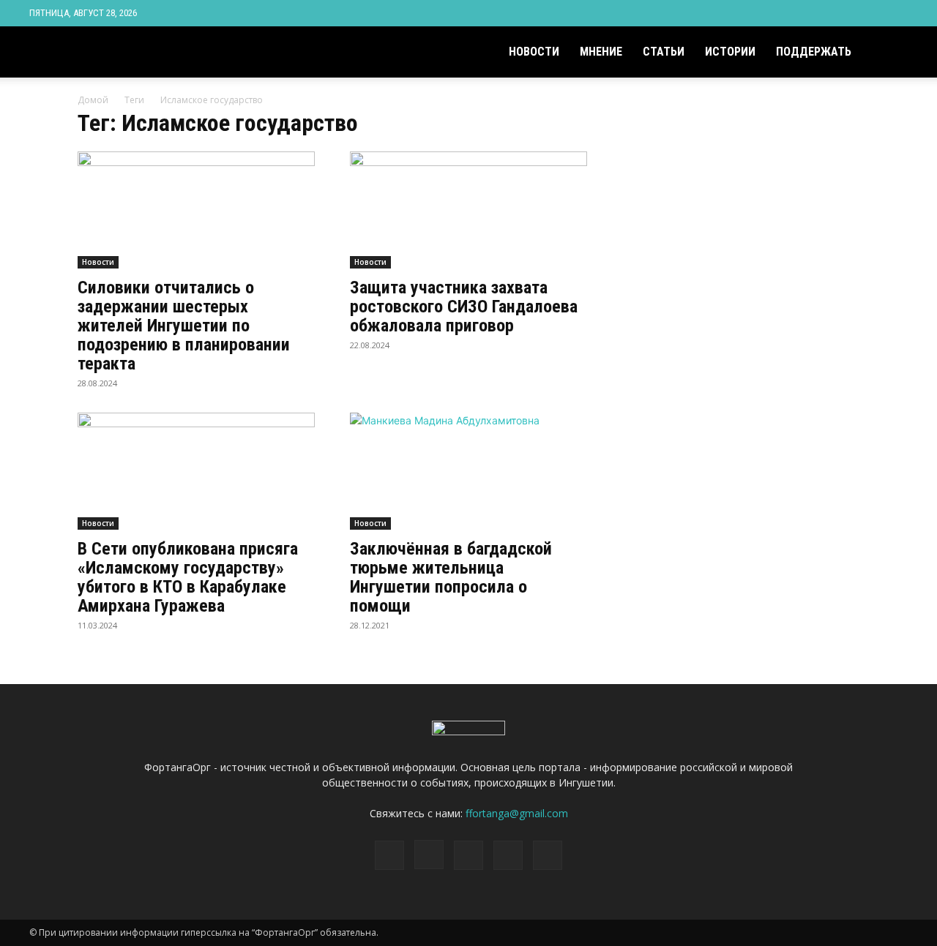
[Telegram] (848, 13)
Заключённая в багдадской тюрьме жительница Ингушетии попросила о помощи (451, 577)
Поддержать (813, 52)
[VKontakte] (873, 13)
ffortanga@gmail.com (517, 813)
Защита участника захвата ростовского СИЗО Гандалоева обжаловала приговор (464, 306)
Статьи (663, 52)
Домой (93, 100)
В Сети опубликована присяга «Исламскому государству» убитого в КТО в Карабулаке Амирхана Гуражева (188, 577)
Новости (534, 52)
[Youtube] (897, 13)
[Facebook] (800, 13)
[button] (890, 53)
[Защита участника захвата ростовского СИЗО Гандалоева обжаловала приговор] (468, 210)
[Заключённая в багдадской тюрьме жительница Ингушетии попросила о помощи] (468, 471)
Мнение (601, 52)
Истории (730, 52)
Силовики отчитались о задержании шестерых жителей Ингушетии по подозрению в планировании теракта (184, 325)
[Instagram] (824, 13)
